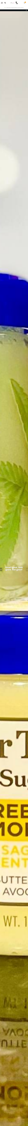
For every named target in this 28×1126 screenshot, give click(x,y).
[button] (1, 569)
